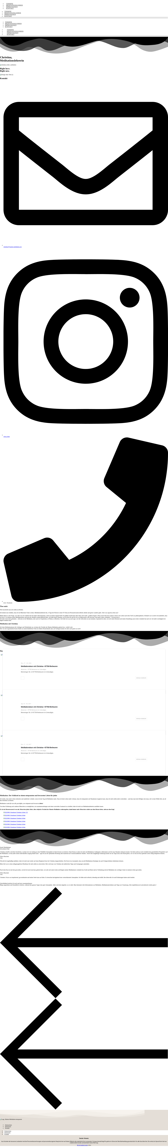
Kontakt (10, 8)
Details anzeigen (141, 678)
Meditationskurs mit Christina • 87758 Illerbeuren (39, 666)
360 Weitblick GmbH (82, 1145)
